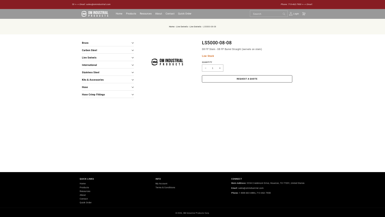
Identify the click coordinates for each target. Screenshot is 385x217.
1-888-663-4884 (247, 193)
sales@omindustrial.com (250, 188)
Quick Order (86, 202)
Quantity (207, 62)
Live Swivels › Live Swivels (188, 26)
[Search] (284, 14)
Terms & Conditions (165, 187)
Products (84, 187)
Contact (84, 199)
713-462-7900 (264, 193)
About (83, 195)
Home (171, 26)
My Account (162, 183)
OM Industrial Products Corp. (196, 213)
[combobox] (268, 14)
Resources (85, 191)
